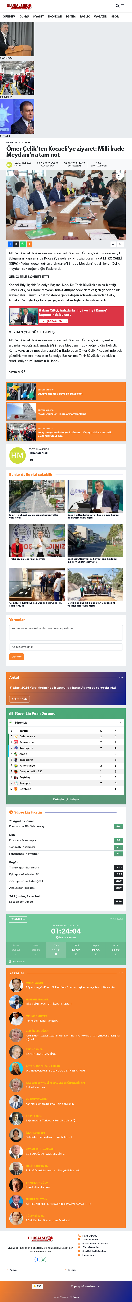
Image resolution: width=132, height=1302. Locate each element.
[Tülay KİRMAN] (16, 1218)
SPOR (115, 16)
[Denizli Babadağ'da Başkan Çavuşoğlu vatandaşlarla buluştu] (95, 584)
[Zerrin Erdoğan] (16, 1035)
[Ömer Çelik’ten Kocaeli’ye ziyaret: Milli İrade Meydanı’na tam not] (66, 205)
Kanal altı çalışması (38, 1187)
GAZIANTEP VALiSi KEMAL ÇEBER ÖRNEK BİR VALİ (56, 1083)
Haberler (11, 142)
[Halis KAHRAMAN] (16, 1168)
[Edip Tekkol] (16, 1118)
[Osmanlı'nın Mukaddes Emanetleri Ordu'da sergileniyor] (37, 584)
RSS (38, 1286)
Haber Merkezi (38, 453)
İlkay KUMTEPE (35, 1133)
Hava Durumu (89, 1236)
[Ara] (117, 6)
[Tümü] (121, 677)
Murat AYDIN (34, 983)
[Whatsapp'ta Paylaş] (23, 244)
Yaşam (25, 142)
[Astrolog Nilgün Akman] (16, 1068)
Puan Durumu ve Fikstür (95, 1243)
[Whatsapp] (43, 1259)
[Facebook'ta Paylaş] (10, 244)
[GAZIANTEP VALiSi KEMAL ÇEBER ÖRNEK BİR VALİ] (16, 1085)
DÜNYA (24, 16)
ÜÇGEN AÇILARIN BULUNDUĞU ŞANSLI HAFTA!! (55, 1070)
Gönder (17, 656)
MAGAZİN (100, 16)
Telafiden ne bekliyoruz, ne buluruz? (49, 1137)
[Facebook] (37, 1259)
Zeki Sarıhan (34, 1049)
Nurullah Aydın (36, 1199)
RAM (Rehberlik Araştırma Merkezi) (48, 1220)
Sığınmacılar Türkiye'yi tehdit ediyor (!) (50, 1120)
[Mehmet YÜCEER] (16, 1018)
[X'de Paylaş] (16, 244)
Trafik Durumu (90, 1239)
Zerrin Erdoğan (37, 1031)
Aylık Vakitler (18, 961)
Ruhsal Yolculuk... (36, 1087)
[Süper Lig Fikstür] (121, 812)
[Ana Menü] (122, 6)
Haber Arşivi (89, 1255)
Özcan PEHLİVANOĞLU (40, 1149)
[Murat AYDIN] (16, 985)
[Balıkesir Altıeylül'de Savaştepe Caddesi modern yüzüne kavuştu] (95, 540)
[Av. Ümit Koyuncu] (16, 1101)
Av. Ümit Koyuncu (37, 1099)
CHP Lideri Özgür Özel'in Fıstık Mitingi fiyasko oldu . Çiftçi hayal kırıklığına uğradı (73, 1037)
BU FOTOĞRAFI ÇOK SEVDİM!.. (45, 1154)
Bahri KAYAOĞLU (37, 1183)
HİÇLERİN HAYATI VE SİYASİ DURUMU (49, 1004)
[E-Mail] (31, 460)
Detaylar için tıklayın (66, 799)
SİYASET (38, 16)
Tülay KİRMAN (35, 1216)
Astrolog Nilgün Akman (43, 1066)
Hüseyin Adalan (37, 999)
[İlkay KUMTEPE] (16, 1135)
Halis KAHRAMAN (37, 1166)
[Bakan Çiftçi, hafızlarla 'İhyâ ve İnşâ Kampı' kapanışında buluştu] (95, 496)
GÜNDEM (9, 16)
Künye (13, 1270)
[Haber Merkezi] (17, 455)
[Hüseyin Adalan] (16, 1001)
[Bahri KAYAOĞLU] (16, 1185)
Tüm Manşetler (90, 1247)
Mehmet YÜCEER (36, 1016)
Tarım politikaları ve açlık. (42, 1020)
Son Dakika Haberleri (94, 1251)
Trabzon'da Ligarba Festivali (27, 559)
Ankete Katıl (20, 699)
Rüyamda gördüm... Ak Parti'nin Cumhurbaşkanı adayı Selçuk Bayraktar (71, 987)
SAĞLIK (84, 16)
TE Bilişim (74, 1297)
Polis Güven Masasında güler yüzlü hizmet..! (53, 1170)
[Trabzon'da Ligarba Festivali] (37, 540)
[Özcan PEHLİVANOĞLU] (16, 1151)
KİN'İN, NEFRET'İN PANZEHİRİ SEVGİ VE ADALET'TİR (58, 1203)
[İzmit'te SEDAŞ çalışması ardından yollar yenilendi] (37, 496)
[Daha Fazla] (29, 244)
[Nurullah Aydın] (16, 1201)
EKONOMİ (55, 16)
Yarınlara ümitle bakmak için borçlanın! (50, 1104)
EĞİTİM (70, 16)
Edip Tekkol (34, 1116)
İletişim (72, 1270)
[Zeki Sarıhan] (16, 1051)
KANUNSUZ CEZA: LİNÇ (41, 1054)
